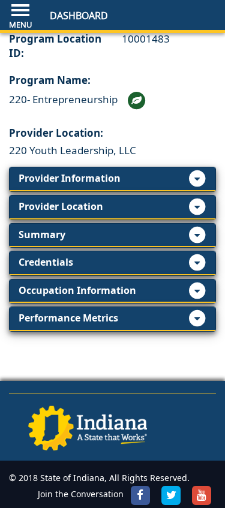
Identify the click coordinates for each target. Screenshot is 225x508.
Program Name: (50, 80)
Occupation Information (77, 290)
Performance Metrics (68, 317)
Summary (42, 234)
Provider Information (70, 178)
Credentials (46, 262)
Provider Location (61, 206)
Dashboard (79, 15)
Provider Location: (56, 133)
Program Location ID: (55, 46)
